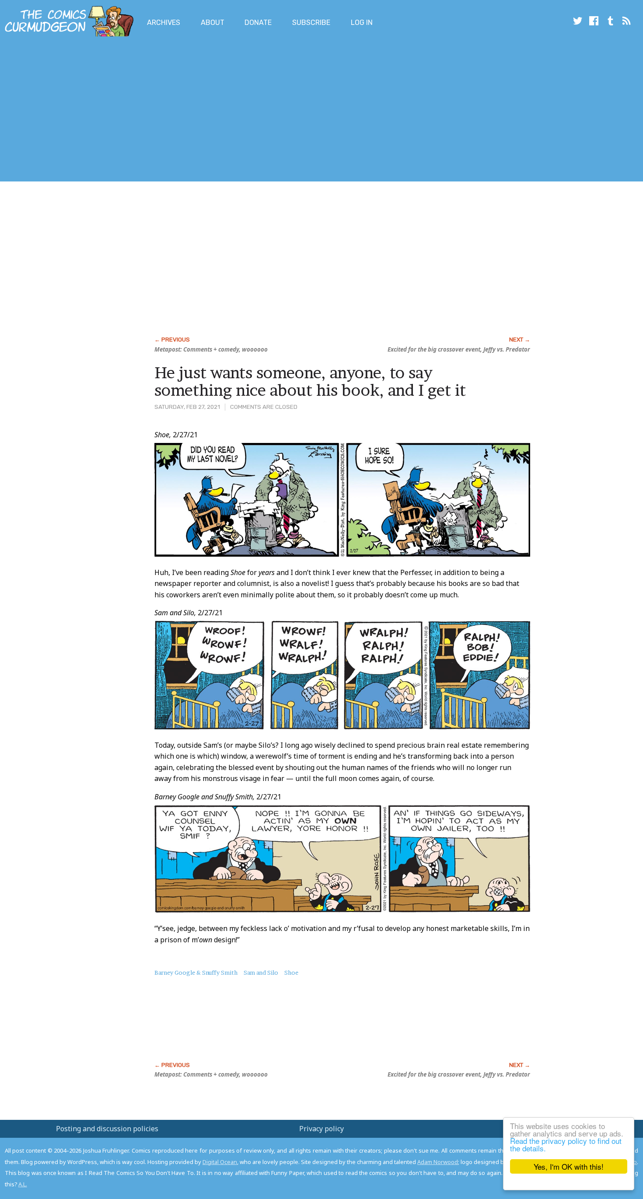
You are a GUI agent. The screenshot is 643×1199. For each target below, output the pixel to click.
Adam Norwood (437, 1162)
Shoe (291, 972)
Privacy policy (321, 1128)
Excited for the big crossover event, (459, 349)
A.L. (22, 1184)
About (212, 22)
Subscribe (311, 22)
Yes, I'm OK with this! (569, 1166)
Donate (258, 22)
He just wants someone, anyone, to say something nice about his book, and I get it (310, 381)
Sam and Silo (261, 972)
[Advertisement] (159, 110)
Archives (163, 22)
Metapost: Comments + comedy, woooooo (211, 349)
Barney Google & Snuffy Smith (196, 972)
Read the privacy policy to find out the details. (566, 1144)
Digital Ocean (220, 1162)
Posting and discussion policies (107, 1128)
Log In (362, 22)
